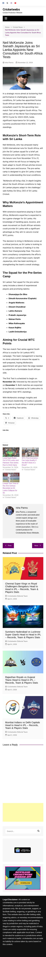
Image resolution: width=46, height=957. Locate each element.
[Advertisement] (23, 812)
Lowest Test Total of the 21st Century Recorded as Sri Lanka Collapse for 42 (10, 488)
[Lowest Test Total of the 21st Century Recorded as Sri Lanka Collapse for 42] (11, 477)
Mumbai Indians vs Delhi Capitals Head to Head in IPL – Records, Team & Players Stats (22, 725)
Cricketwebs (11, 9)
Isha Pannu (9, 62)
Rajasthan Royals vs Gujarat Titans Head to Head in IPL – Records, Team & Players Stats (21, 680)
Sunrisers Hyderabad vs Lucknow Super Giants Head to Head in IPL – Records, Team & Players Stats (23, 634)
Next (36, 546)
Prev (10, 546)
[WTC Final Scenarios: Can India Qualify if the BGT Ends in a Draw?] (30, 452)
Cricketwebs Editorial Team (17, 596)
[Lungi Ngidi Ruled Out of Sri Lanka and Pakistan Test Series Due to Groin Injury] (11, 452)
